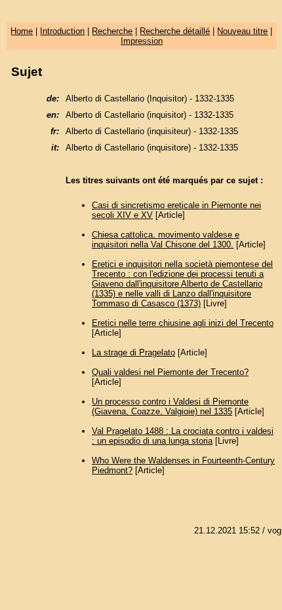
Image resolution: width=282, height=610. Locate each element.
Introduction (62, 31)
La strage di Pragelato (133, 352)
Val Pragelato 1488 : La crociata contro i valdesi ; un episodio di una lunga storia (182, 436)
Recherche (112, 31)
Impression (142, 41)
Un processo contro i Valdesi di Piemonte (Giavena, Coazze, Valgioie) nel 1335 (170, 406)
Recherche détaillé (175, 31)
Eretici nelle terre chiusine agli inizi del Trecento (182, 323)
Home (21, 31)
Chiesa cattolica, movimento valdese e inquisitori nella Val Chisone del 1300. (165, 239)
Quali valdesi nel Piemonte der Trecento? (170, 372)
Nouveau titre (242, 31)
